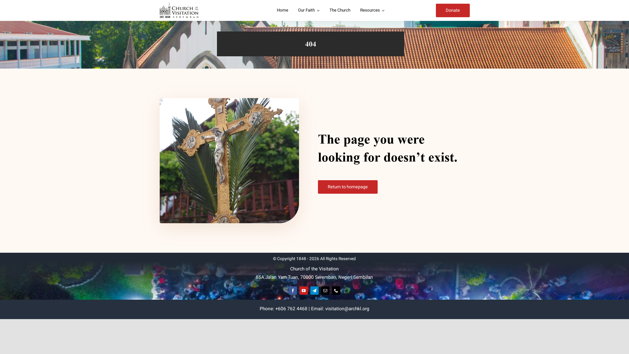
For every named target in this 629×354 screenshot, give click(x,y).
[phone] (336, 290)
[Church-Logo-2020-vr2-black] (180, 4)
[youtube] (304, 290)
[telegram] (314, 290)
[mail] (325, 290)
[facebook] (293, 290)
